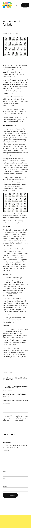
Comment (6, 451)
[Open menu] (17, 5)
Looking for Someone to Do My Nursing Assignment (22, 418)
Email (4, 479)
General (16, 33)
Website (5, 486)
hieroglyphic (12, 293)
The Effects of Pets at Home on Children (15, 400)
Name (4, 471)
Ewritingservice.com (17, 114)
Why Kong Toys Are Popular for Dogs (14, 394)
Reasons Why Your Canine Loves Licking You (8, 418)
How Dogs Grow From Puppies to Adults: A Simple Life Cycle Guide (15, 386)
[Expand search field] (25, 5)
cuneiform (8, 234)
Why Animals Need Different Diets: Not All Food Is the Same (15, 378)
